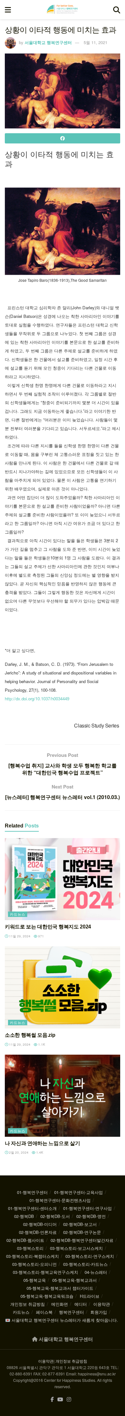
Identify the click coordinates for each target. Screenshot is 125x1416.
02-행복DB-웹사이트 (25, 1240)
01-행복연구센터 (32, 1192)
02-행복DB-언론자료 (38, 1232)
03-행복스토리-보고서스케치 (76, 1248)
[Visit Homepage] (62, 9)
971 (40, 936)
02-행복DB (24, 1216)
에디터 (80, 1304)
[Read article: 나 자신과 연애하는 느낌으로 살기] (62, 1096)
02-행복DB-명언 (91, 1216)
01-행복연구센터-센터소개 (32, 1208)
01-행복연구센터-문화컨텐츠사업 (60, 1200)
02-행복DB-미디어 (40, 1224)
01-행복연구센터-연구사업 (87, 1208)
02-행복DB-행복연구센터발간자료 (82, 1240)
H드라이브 (89, 1296)
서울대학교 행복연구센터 (48, 42)
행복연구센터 (71, 1312)
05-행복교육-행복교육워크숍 (47, 1296)
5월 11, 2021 (95, 42)
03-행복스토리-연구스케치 (89, 1256)
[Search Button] (116, 9)
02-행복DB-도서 (55, 1216)
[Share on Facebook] (62, 138)
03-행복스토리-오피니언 (34, 1264)
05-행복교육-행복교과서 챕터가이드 (60, 1288)
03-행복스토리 (30, 1248)
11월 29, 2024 (19, 936)
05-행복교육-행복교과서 (74, 1280)
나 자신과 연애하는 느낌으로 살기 (42, 1143)
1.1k (41, 1044)
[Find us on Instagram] (69, 1399)
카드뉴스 (17, 914)
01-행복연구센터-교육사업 (78, 1192)
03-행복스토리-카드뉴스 (85, 1264)
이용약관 (101, 1304)
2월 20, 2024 (18, 1152)
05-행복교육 (34, 1280)
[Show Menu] (8, 9)
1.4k (39, 1152)
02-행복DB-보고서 (80, 1224)
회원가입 (98, 1312)
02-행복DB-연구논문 (82, 1232)
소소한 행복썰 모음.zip (30, 1035)
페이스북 (44, 1312)
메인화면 (59, 1304)
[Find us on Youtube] (60, 1399)
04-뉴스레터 (96, 1272)
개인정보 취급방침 (27, 1304)
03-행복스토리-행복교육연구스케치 (45, 1272)
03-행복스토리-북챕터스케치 (32, 1256)
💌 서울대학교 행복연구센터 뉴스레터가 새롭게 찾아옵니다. (61, 1320)
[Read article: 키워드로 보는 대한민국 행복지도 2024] (62, 879)
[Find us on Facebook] (52, 1399)
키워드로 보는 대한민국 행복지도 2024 (48, 926)
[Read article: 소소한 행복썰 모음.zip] (62, 987)
